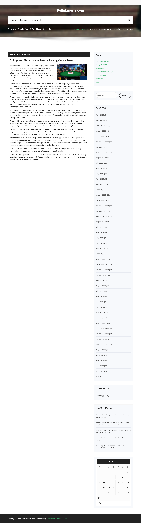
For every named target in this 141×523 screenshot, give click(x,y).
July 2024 (99, 227)
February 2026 (102, 125)
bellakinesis (15, 54)
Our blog (23, 20)
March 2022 (100, 376)
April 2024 (100, 243)
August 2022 (101, 350)
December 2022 (102, 328)
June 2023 (100, 296)
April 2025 (100, 179)
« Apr (100, 503)
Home (13, 20)
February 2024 (102, 254)
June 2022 (100, 360)
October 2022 (101, 339)
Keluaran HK (36, 20)
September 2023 (102, 280)
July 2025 (99, 163)
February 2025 (102, 190)
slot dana (99, 79)
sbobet (99, 82)
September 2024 (102, 216)
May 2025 (100, 174)
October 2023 (101, 275)
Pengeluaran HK (102, 64)
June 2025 (100, 168)
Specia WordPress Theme (57, 518)
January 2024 (101, 259)
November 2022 (102, 334)
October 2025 (101, 147)
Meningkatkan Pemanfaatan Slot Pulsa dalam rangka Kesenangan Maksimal (113, 423)
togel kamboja (101, 75)
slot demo (100, 68)
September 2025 (102, 152)
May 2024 (100, 238)
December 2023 (102, 264)
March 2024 (100, 248)
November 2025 (102, 141)
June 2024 (100, 232)
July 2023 (99, 291)
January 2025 (101, 195)
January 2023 (101, 323)
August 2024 (101, 221)
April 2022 (100, 371)
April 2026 (100, 115)
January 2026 (101, 131)
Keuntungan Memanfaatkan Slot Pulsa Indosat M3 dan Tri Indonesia (110, 446)
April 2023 (100, 307)
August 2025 (101, 157)
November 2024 (102, 206)
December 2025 (102, 136)
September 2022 (102, 344)
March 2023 (100, 312)
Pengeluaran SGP (102, 61)
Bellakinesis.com (70, 10)
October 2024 (101, 211)
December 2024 (102, 200)
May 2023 (100, 302)
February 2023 (102, 318)
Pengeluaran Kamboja (104, 71)
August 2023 (101, 286)
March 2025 (100, 184)
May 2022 (100, 366)
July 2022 (99, 355)
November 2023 (102, 270)
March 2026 (100, 120)
